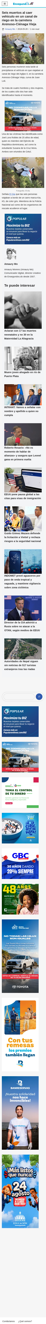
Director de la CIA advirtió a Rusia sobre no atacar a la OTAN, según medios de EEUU (22, 626)
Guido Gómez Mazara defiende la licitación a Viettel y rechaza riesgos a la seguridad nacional (22, 537)
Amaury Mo (10, 29)
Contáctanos (8, 1321)
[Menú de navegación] (5, 4)
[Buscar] (39, 696)
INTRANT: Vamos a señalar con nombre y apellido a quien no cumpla (22, 411)
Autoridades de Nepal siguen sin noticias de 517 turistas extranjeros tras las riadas (21, 665)
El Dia (12, 194)
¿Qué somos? (25, 1321)
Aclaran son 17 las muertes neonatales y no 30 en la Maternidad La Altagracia (20, 334)
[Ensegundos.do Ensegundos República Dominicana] (23, 3)
